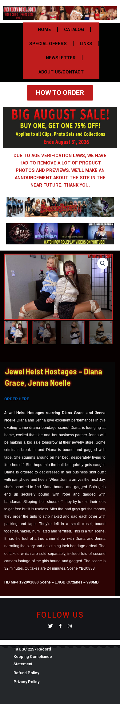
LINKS (86, 43)
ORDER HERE (16, 399)
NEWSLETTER (61, 58)
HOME (44, 29)
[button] (102, 263)
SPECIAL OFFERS (48, 43)
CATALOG (74, 29)
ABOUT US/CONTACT (61, 72)
